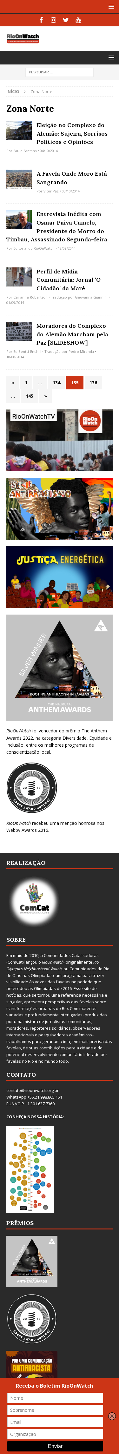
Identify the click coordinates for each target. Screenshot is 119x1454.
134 (56, 383)
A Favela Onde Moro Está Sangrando (71, 178)
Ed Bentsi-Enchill (27, 351)
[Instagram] (53, 20)
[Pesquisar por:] (59, 72)
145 (29, 396)
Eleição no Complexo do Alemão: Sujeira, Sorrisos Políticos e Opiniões (72, 133)
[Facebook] (41, 20)
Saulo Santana (25, 150)
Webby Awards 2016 (27, 830)
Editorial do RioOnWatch (34, 248)
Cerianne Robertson (30, 297)
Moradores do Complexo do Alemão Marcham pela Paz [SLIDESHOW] (72, 334)
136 (93, 383)
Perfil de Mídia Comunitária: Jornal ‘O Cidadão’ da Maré (68, 280)
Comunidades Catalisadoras (71, 955)
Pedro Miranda (81, 351)
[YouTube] (78, 20)
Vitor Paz (51, 191)
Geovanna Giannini (91, 297)
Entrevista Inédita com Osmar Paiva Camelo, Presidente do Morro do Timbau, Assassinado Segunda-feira (56, 226)
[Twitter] (65, 20)
